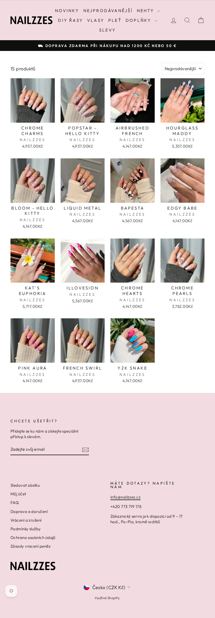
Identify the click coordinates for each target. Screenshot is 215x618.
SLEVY (107, 30)
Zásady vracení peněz (30, 546)
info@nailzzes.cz (125, 497)
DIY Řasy (70, 20)
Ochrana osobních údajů (33, 537)
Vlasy (95, 20)
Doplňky (139, 20)
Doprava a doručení (29, 511)
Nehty (146, 10)
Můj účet (18, 493)
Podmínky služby (25, 528)
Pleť (115, 20)
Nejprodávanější (108, 10)
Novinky (67, 10)
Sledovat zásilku (25, 485)
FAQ (14, 502)
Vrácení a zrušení (26, 520)
